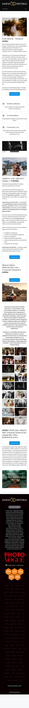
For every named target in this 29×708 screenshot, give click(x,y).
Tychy (7, 606)
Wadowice (15, 680)
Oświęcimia (18, 529)
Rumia (17, 645)
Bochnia (8, 655)
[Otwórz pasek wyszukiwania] (25, 9)
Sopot (16, 627)
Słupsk (23, 613)
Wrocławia (14, 536)
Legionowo (11, 645)
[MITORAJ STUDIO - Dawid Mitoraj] (14, 565)
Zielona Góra (8, 599)
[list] (14, 146)
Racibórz (22, 645)
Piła (24, 627)
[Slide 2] (14, 151)
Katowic (8, 517)
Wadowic (16, 528)
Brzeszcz (20, 528)
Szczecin (5, 592)
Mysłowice (20, 659)
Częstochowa (20, 599)
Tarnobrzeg (13, 648)
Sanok (24, 648)
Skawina (9, 680)
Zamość (11, 627)
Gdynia (10, 595)
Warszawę (16, 544)
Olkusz (11, 676)
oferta (12, 51)
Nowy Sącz (7, 610)
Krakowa (11, 528)
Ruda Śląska (20, 655)
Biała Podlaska (20, 620)
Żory (20, 680)
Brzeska (11, 529)
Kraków (12, 585)
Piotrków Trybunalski (14, 638)
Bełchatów (13, 669)
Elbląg (20, 627)
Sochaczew (6, 676)
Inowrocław (14, 662)
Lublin (12, 588)
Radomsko (18, 673)
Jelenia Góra (7, 617)
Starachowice (7, 648)
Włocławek (12, 613)
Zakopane (21, 545)
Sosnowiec (12, 603)
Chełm (6, 645)
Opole (14, 599)
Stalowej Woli (15, 533)
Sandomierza (9, 533)
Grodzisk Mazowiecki (10, 652)
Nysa (24, 673)
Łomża (21, 641)
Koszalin (16, 606)
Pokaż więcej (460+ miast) (14, 686)
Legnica (18, 613)
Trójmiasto (7, 545)
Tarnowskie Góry (15, 641)
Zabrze (13, 610)
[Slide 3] (17, 151)
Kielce (23, 595)
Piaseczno (6, 613)
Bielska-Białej (20, 512)
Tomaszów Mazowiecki (9, 666)
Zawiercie (6, 631)
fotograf (6, 371)
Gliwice (5, 595)
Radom (14, 595)
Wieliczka (14, 525)
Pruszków (17, 617)
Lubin (6, 638)
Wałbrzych (8, 659)
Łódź (22, 588)
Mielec (6, 620)
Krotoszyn (17, 676)
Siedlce (22, 610)
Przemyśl (23, 666)
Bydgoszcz (22, 592)
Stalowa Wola (13, 620)
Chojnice (17, 631)
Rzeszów (17, 592)
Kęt (14, 529)
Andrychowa (14, 526)
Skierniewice (7, 673)
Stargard (22, 638)
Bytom (18, 603)
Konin (12, 617)
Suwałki (8, 662)
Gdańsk (7, 588)
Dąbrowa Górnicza (14, 634)
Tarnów (21, 606)
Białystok (11, 592)
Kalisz (17, 610)
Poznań (23, 585)
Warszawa (6, 585)
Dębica (19, 648)
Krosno (7, 624)
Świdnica (8, 669)
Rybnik (22, 603)
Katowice (17, 588)
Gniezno (8, 641)
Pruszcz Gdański (20, 652)
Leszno (23, 617)
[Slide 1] (11, 151)
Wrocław (18, 585)
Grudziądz (22, 634)
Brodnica (14, 655)
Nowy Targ (6, 634)
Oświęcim (22, 631)
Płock (11, 606)
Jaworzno (14, 659)
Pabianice (20, 662)
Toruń (19, 595)
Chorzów (6, 627)
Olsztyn (7, 603)
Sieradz (11, 631)
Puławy (13, 673)
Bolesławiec (13, 624)
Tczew (17, 666)
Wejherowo (20, 669)
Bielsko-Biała (21, 624)
